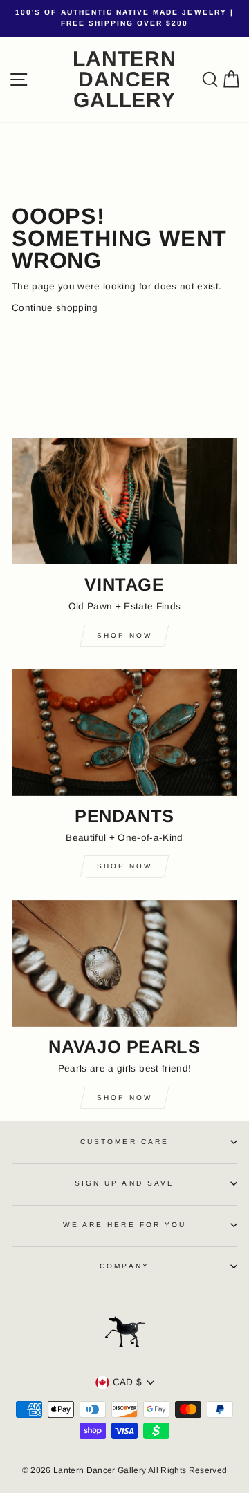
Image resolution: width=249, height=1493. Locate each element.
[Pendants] (124, 732)
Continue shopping (55, 308)
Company (124, 1266)
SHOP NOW (124, 1097)
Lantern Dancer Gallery (124, 79)
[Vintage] (124, 501)
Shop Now (124, 635)
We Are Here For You (124, 1224)
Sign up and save (124, 1183)
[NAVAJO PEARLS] (124, 963)
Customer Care (124, 1141)
